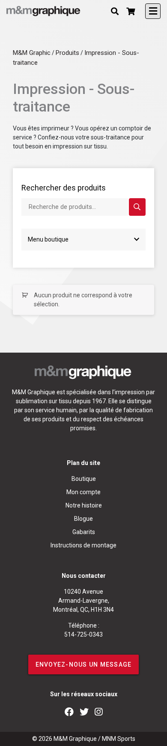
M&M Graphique (75, 738)
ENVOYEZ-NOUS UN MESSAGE (84, 664)
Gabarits (83, 532)
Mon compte (83, 492)
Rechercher (137, 207)
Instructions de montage (83, 545)
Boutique (84, 478)
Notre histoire (84, 505)
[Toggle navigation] (153, 11)
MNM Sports (118, 738)
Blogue (83, 518)
